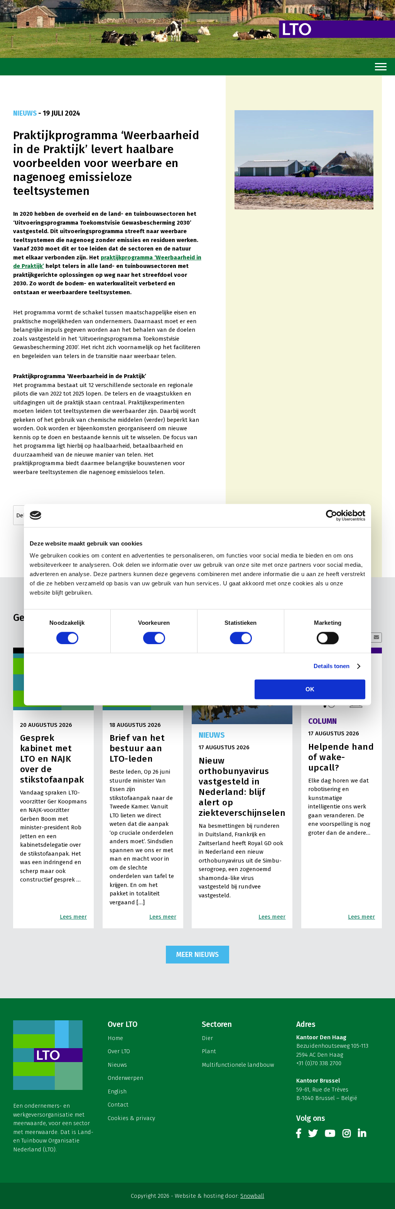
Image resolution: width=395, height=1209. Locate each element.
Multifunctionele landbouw (238, 1064)
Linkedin (362, 1135)
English (117, 1091)
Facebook (298, 1135)
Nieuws (117, 1064)
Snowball (252, 1195)
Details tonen (331, 666)
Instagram (347, 1135)
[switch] (154, 638)
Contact (118, 1104)
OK (310, 689)
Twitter (312, 1135)
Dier (207, 1038)
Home (115, 1038)
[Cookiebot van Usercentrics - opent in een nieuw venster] (331, 515)
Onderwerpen (125, 1077)
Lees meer (73, 916)
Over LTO (119, 1051)
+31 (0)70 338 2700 (318, 1063)
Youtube (330, 1135)
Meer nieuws (197, 954)
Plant (209, 1051)
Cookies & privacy (131, 1118)
